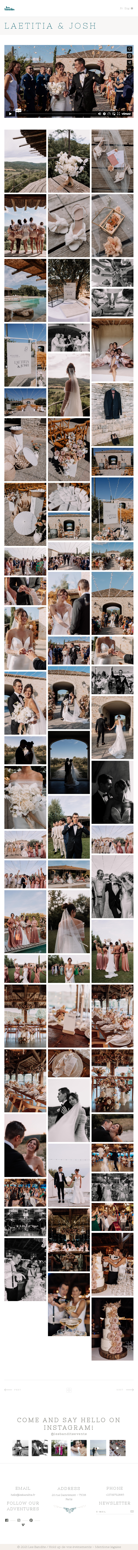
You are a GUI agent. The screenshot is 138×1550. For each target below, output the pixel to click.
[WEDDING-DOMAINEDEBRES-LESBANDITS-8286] (25, 1269)
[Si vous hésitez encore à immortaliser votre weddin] (20, 1448)
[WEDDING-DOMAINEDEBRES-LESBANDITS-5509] (69, 556)
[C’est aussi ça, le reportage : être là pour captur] (79, 1448)
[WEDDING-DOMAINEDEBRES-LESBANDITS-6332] (69, 762)
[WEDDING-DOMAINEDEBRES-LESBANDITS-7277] (69, 1175)
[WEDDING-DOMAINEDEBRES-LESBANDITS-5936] (25, 638)
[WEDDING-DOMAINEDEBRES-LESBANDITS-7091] (112, 1080)
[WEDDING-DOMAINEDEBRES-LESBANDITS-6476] (25, 797)
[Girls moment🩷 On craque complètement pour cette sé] (59, 1448)
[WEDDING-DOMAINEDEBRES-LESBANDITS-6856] (69, 969)
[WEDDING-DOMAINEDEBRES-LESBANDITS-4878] (25, 355)
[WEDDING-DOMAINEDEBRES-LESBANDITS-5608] (25, 562)
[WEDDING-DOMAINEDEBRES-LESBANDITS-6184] (25, 703)
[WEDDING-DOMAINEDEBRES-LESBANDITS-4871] (25, 290)
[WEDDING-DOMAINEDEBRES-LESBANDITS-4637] (25, 161)
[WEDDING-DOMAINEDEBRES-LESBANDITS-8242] (112, 1264)
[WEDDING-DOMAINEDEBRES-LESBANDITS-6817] (112, 951)
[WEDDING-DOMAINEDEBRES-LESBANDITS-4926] (25, 514)
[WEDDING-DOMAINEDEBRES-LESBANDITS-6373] (112, 792)
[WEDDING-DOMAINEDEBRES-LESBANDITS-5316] (25, 225)
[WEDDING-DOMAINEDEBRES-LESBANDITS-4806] (112, 161)
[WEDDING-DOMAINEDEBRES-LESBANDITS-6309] (112, 727)
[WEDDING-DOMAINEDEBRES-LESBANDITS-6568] (69, 827)
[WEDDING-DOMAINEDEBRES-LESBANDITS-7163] (25, 1145)
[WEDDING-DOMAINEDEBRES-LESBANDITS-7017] (112, 1016)
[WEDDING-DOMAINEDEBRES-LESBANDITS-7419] (25, 1193)
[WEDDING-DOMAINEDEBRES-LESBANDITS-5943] (112, 651)
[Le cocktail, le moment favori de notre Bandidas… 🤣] (118, 1448)
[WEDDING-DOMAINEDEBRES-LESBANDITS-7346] (112, 1187)
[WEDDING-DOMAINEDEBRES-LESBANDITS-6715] (25, 874)
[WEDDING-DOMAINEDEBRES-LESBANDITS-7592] (112, 1217)
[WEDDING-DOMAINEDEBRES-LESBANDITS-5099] (69, 338)
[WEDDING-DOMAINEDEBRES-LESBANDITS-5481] (112, 556)
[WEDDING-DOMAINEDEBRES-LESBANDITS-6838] (25, 969)
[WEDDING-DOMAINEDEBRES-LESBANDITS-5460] (69, 384)
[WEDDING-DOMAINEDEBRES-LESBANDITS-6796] (69, 921)
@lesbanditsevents (69, 1434)
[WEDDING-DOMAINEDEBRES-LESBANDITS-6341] (25, 750)
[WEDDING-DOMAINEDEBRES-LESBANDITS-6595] (112, 839)
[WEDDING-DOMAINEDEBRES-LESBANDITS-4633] (69, 225)
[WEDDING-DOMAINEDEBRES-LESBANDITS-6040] (112, 680)
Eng (127, 8)
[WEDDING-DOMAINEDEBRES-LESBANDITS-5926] (25, 591)
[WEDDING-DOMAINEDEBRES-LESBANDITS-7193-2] (112, 1128)
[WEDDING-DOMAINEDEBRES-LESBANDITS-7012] (25, 1016)
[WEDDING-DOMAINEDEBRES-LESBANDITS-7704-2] (25, 1222)
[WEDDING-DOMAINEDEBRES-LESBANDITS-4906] (25, 402)
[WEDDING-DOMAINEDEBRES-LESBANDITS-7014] (69, 1016)
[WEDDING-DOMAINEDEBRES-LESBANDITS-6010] (69, 651)
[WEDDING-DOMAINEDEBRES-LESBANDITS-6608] (25, 845)
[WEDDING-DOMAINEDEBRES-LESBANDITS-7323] (112, 1158)
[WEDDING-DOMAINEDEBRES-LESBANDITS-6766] (69, 874)
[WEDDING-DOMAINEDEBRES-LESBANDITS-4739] (69, 161)
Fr (121, 8)
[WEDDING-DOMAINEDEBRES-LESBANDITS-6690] (112, 886)
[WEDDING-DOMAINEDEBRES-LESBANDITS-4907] (25, 449)
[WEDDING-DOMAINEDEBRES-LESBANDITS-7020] (69, 1063)
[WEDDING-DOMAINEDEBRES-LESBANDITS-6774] (25, 921)
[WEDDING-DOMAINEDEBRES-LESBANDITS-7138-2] (69, 1110)
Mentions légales (108, 1547)
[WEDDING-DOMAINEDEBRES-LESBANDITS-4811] (112, 225)
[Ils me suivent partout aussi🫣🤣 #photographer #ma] (40, 1448)
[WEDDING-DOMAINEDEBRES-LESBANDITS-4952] (69, 526)
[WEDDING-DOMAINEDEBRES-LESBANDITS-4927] (69, 497)
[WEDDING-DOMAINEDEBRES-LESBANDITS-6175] (69, 697)
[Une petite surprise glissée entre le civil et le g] (98, 1448)
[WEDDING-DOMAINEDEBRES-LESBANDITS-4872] (69, 290)
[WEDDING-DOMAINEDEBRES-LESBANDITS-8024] (69, 1239)
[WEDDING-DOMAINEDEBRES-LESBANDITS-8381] (112, 1329)
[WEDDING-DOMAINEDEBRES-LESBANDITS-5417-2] (112, 303)
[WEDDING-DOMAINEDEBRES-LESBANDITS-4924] (112, 508)
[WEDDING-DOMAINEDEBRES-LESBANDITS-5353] (112, 273)
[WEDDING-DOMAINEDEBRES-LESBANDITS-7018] (25, 1080)
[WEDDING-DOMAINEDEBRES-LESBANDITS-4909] (69, 449)
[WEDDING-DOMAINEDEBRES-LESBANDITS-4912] (112, 462)
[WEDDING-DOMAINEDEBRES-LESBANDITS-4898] (112, 414)
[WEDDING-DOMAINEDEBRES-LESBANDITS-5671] (112, 603)
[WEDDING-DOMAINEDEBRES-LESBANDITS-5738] (69, 603)
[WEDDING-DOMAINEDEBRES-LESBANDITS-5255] (112, 349)
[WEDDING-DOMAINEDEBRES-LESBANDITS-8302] (69, 1304)
